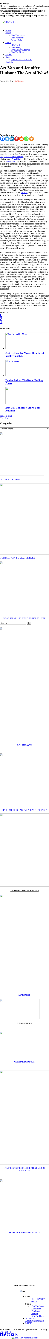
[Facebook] (2, 138)
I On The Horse (17, 52)
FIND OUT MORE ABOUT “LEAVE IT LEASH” (24, 810)
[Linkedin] (12, 138)
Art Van (24, 192)
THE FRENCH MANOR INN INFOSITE (24, 1232)
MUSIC (8, 55)
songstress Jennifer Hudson (11, 156)
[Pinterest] (16, 138)
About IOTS (30, 1318)
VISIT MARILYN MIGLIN (24, 1062)
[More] (31, 138)
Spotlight (9, 62)
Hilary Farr (10, 161)
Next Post (4, 418)
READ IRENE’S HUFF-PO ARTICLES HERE (24, 618)
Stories (8, 42)
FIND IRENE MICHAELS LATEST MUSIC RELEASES (24, 1169)
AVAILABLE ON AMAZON (24, 1285)
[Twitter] (7, 138)
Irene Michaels (17, 38)
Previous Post (6, 416)
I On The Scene (17, 35)
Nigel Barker (17, 159)
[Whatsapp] (26, 138)
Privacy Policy (17, 40)
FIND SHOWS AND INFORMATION (24, 891)
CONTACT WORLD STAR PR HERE (17, 558)
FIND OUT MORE (24, 1023)
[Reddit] (21, 138)
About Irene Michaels (34, 1321)
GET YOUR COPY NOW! (10, 479)
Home (8, 30)
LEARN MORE (24, 745)
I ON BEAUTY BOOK (21, 59)
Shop (7, 57)
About (8, 33)
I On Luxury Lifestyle (20, 50)
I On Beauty (16, 47)
